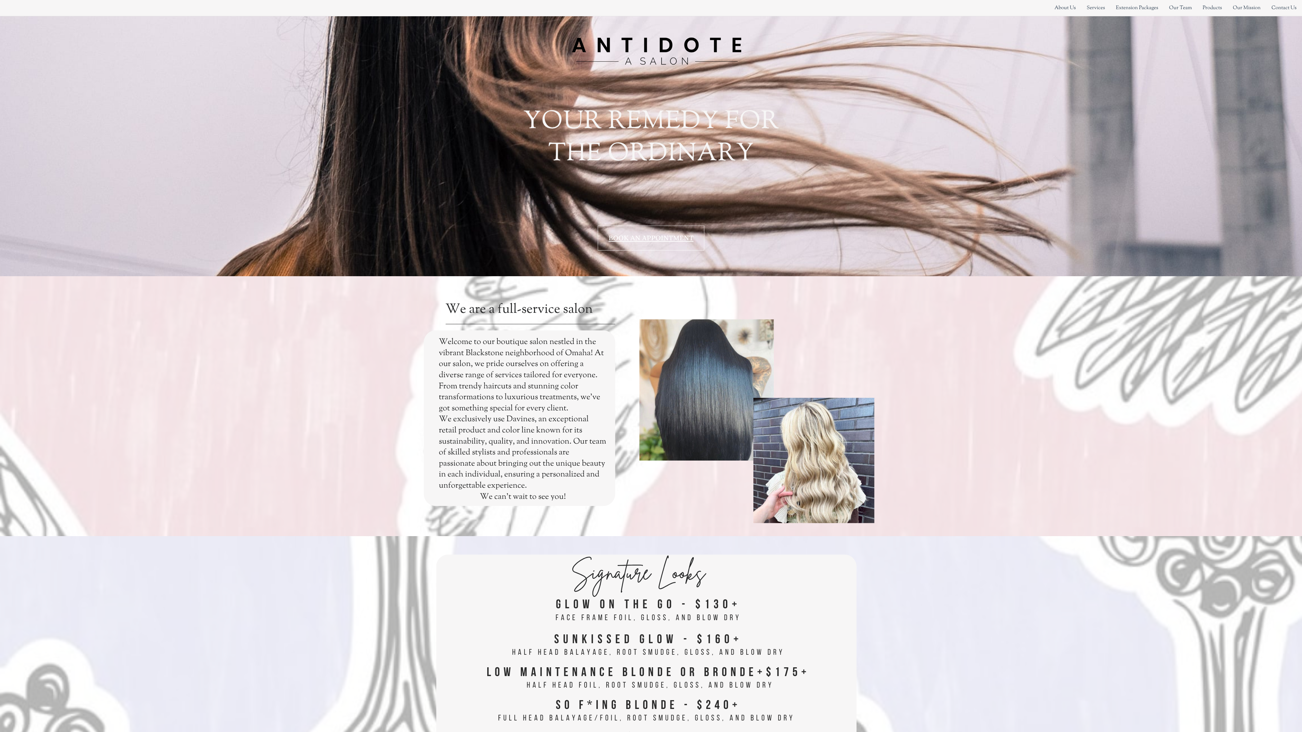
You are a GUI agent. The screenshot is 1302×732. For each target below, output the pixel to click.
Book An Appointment (651, 238)
